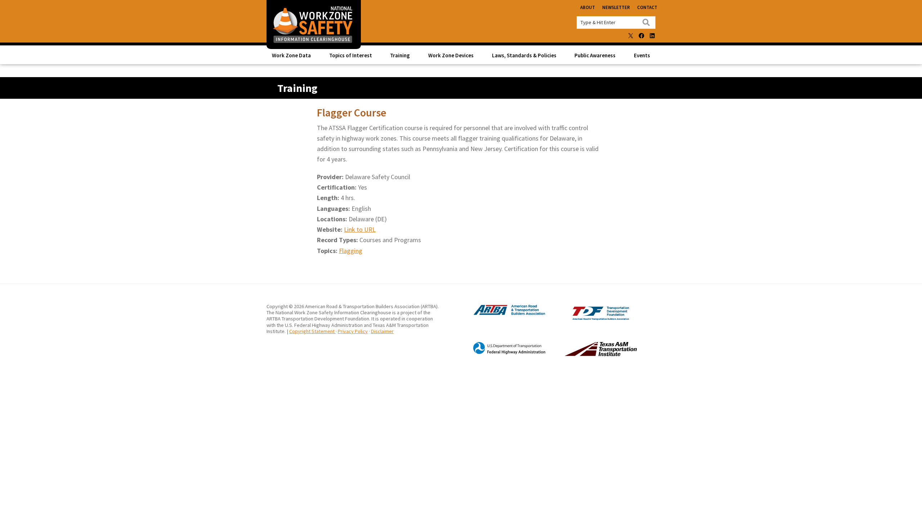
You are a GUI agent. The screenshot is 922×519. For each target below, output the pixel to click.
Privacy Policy (353, 331)
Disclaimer (382, 331)
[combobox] (616, 22)
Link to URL (360, 229)
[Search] (646, 22)
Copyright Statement (312, 331)
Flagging (350, 251)
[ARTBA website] (502, 314)
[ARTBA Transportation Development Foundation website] (586, 318)
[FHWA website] (502, 353)
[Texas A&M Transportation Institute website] (586, 354)
